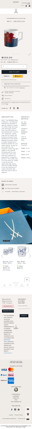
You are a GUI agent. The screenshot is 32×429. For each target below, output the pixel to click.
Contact (22, 5)
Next (30, 256)
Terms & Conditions (24, 418)
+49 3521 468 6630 (26, 4)
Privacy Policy (19, 415)
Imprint (11, 415)
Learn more (22, 87)
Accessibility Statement (9, 418)
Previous (2, 256)
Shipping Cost (14, 59)
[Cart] (29, 6)
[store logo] (16, 2)
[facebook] (12, 409)
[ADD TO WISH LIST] (29, 72)
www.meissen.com (8, 353)
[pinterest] (19, 409)
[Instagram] (16, 409)
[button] (12, 54)
